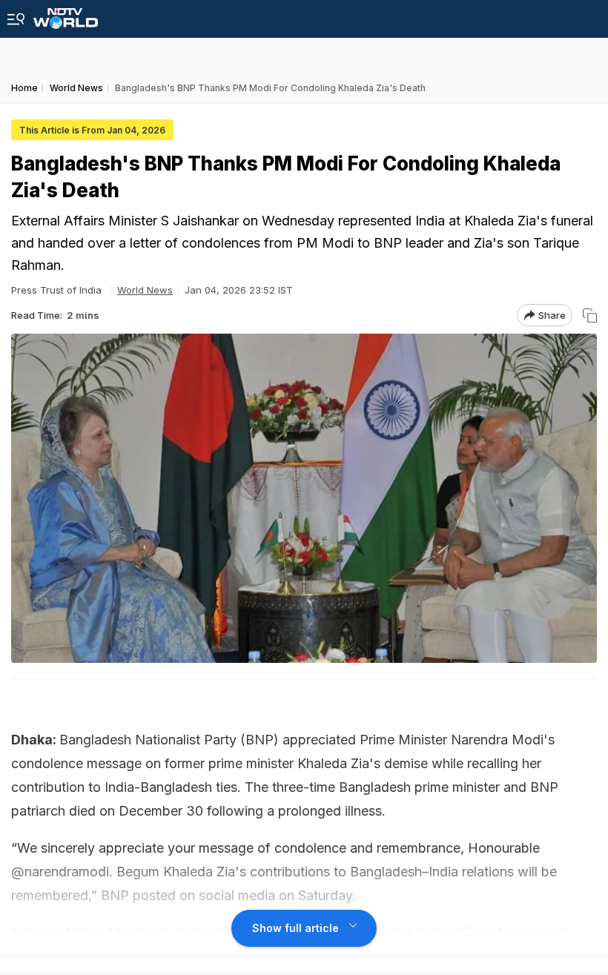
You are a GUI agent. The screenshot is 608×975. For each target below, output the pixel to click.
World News (145, 290)
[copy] (590, 315)
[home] (65, 14)
